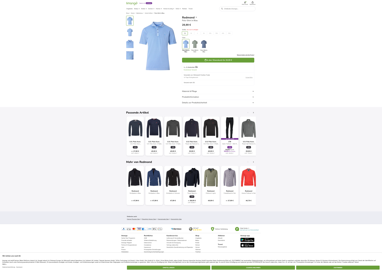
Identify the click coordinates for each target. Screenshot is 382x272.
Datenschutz (148, 243)
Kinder (197, 243)
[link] (195, 46)
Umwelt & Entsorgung (174, 243)
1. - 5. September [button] (189, 67)
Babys (197, 240)
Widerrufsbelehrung (150, 240)
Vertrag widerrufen (172, 245)
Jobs (122, 247)
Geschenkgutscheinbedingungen (154, 252)
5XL (229, 33)
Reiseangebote (222, 247)
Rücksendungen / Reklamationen (177, 240)
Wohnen (198, 249)
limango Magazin (126, 243)
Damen (197, 245)
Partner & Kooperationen (129, 245)
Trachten (198, 252)
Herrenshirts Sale (176, 219)
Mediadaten (125, 252)
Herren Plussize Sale (133, 219)
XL (204, 33)
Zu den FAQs (249, 77)
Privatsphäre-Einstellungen (152, 249)
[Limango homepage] (132, 3)
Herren (197, 247)
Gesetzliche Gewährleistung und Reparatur (180, 247)
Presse (123, 249)
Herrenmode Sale (163, 219)
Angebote (198, 238)
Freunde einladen (126, 240)
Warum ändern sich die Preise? (245, 55)
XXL (210, 33)
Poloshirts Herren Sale (149, 219)
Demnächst (221, 240)
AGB (145, 238)
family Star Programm (128, 238)
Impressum (147, 247)
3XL (216, 33)
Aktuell (220, 238)
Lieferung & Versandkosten (175, 238)
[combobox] (237, 8)
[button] (252, 3)
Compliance (147, 245)
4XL (223, 33)
